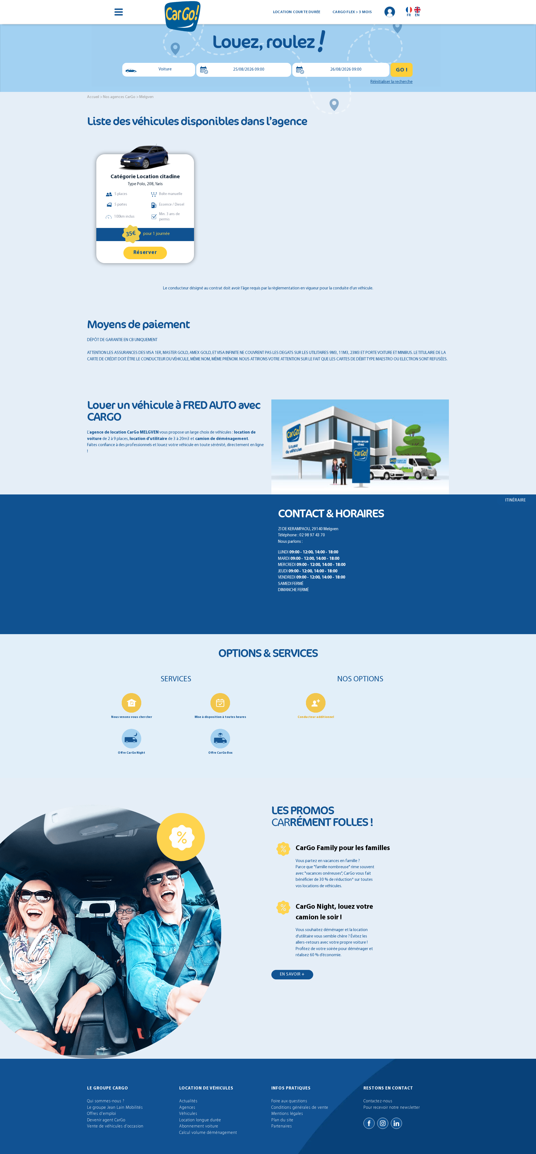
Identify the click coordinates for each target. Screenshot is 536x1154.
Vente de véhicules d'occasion (115, 1126)
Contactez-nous (378, 1101)
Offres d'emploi (101, 1114)
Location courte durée (296, 12)
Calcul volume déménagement (208, 1133)
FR (409, 15)
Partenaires (281, 1126)
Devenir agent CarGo (106, 1120)
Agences (187, 1108)
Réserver (145, 252)
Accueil (93, 97)
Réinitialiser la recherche (391, 82)
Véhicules (188, 1114)
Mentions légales (287, 1114)
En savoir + (292, 974)
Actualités (188, 1101)
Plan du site (282, 1120)
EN (417, 15)
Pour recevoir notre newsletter (391, 1108)
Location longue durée (200, 1120)
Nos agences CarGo (119, 97)
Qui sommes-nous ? (106, 1101)
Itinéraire (515, 500)
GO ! (402, 70)
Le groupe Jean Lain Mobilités (115, 1108)
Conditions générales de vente (299, 1108)
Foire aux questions (289, 1101)
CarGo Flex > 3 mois (352, 12)
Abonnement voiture (198, 1126)
